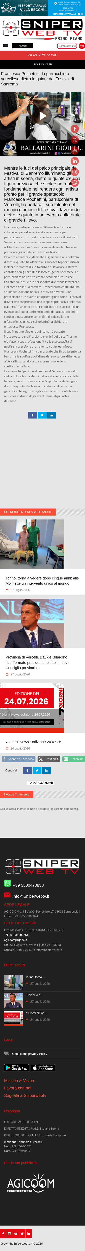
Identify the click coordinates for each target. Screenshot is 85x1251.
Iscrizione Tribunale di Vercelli (23, 1141)
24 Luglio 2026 (20, 748)
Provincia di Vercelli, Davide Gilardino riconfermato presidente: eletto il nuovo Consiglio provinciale (38, 662)
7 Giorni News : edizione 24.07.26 (33, 742)
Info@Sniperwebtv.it (30, 896)
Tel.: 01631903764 (16, 935)
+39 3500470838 (28, 885)
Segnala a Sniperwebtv (25, 1095)
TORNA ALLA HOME (40, 782)
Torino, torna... (34, 977)
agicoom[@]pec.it (15, 940)
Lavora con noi (17, 1088)
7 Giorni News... (36, 1013)
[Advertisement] (42, 463)
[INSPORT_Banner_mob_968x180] (42, 15)
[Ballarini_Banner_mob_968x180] (42, 154)
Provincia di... (34, 995)
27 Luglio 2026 (20, 590)
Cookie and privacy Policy (29, 1053)
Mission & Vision (19, 1080)
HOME (23, 45)
